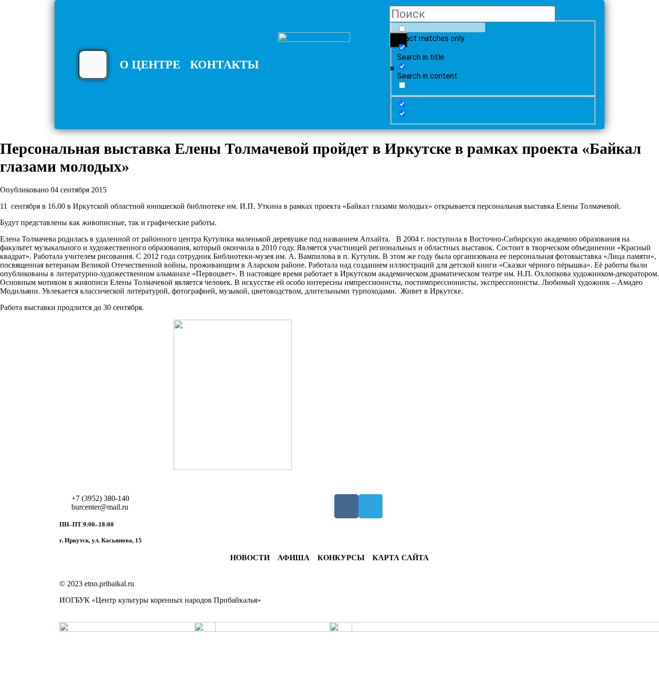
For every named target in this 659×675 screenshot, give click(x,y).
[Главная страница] (314, 68)
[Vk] (346, 506)
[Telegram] (370, 506)
